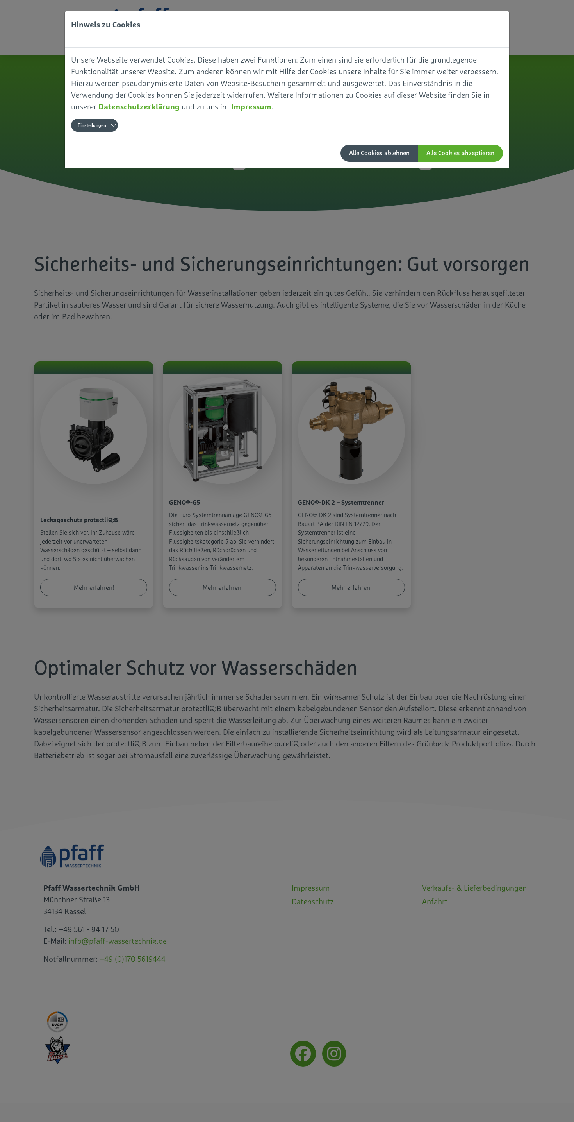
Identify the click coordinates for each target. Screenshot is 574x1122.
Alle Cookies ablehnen (379, 153)
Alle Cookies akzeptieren (460, 153)
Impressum (251, 106)
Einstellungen (92, 125)
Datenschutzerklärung (139, 106)
